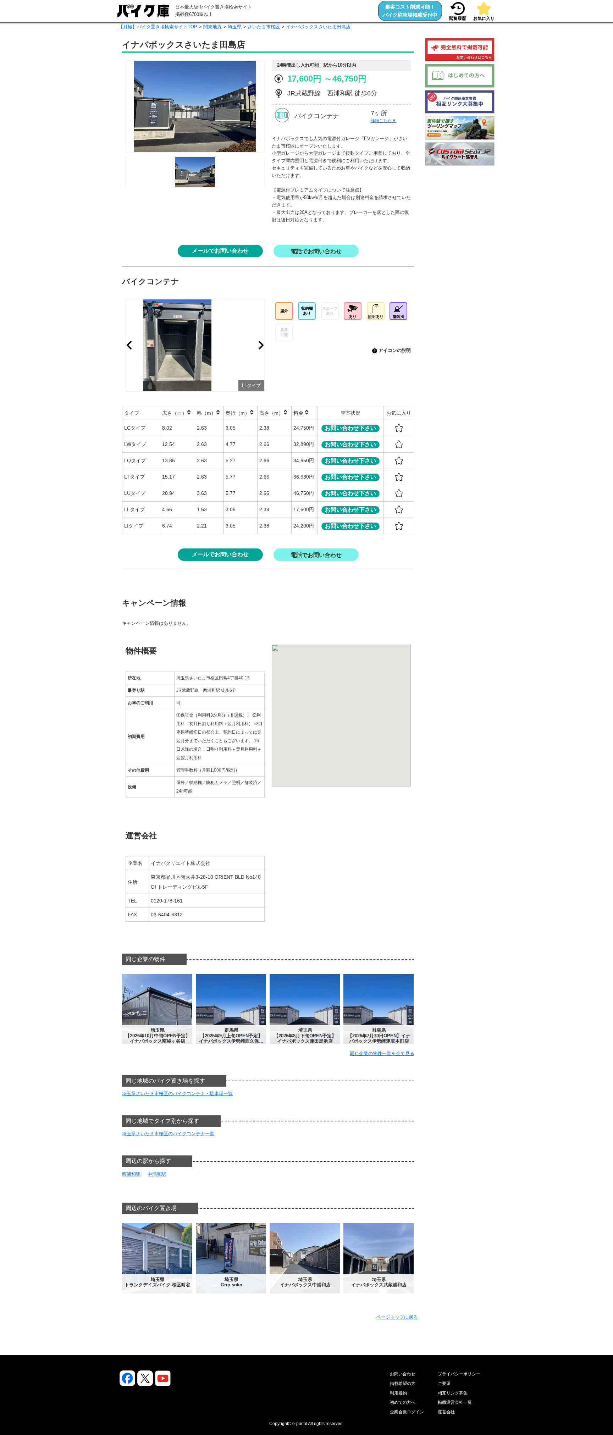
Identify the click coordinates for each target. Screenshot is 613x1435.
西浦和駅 (131, 1174)
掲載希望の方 (402, 1383)
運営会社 (446, 1411)
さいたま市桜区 (264, 26)
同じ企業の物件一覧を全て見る (382, 1053)
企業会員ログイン (407, 1411)
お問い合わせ (402, 1373)
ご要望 (444, 1383)
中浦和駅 (157, 1174)
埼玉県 (235, 26)
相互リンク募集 (453, 1393)
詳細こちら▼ (383, 120)
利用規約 (398, 1393)
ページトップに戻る (397, 1317)
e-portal (299, 1423)
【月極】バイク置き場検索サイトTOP (157, 26)
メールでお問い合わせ (220, 251)
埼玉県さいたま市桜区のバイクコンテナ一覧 (168, 1133)
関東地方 (212, 26)
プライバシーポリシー (459, 1373)
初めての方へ (402, 1402)
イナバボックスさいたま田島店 (318, 26)
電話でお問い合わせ (316, 251)
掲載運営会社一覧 (455, 1402)
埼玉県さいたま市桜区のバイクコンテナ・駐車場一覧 (177, 1093)
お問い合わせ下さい (350, 428)
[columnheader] (141, 413)
